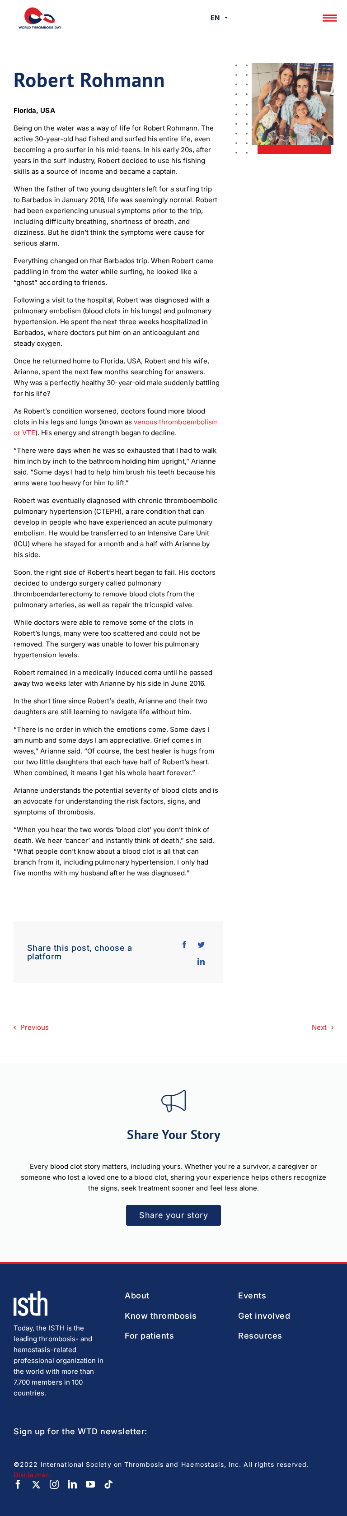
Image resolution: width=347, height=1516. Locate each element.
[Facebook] (184, 943)
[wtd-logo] (40, 10)
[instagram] (54, 1484)
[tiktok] (108, 1484)
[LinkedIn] (201, 960)
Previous (34, 1027)
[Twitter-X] (36, 1484)
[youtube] (90, 1484)
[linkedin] (72, 1484)
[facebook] (18, 1484)
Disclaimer (31, 1475)
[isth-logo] (30, 1294)
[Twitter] (201, 943)
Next (319, 1027)
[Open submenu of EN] (226, 18)
